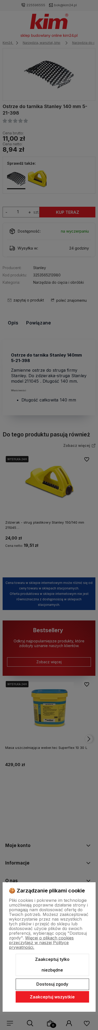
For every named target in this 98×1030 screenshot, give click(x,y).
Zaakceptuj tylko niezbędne (52, 965)
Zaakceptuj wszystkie (52, 996)
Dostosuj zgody (52, 984)
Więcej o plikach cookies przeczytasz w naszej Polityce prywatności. (41, 942)
